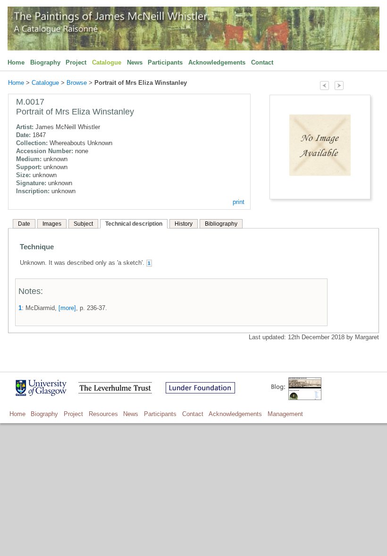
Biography (45, 62)
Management (285, 413)
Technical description (133, 224)
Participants (165, 62)
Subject (83, 224)
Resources (103, 413)
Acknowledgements (216, 62)
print (238, 201)
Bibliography (221, 224)
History (184, 224)
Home (16, 62)
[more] (67, 307)
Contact (262, 62)
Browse (77, 82)
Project (76, 62)
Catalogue (106, 62)
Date (24, 224)
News (135, 62)
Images (51, 224)
